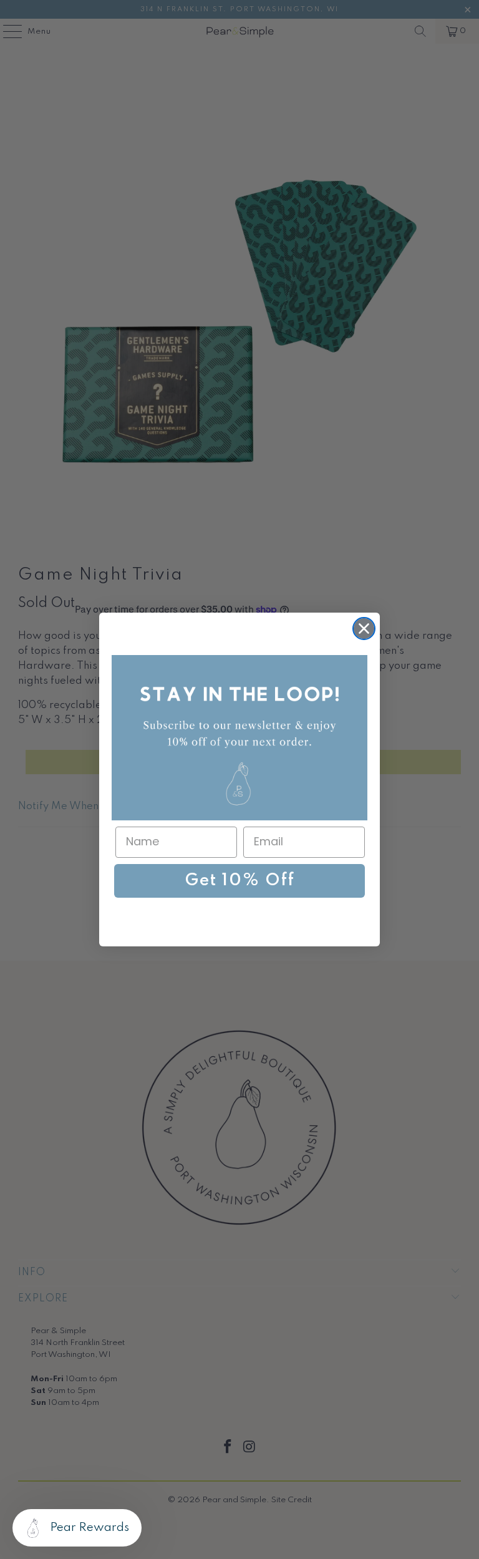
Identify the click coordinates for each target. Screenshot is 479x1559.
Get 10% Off (240, 880)
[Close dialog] (364, 628)
